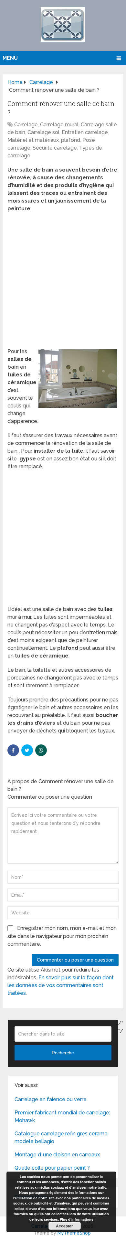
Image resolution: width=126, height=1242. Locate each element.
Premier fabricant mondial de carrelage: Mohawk (62, 1116)
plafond (70, 140)
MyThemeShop (74, 1233)
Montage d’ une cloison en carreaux (57, 1155)
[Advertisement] (63, 282)
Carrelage (26, 124)
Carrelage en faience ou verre (51, 1099)
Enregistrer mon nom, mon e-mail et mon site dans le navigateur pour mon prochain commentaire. (62, 936)
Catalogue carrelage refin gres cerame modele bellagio (61, 1137)
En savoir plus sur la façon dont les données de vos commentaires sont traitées (60, 985)
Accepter (64, 1226)
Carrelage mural (59, 124)
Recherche (63, 1052)
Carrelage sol (43, 132)
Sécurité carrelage (55, 148)
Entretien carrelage (85, 132)
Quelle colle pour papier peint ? (52, 1168)
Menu (10, 58)
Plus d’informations (76, 1219)
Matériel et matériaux (33, 140)
